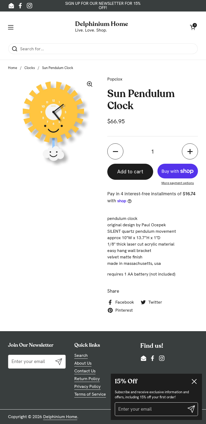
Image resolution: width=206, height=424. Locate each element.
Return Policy (87, 378)
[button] (115, 151)
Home (12, 68)
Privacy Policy (87, 386)
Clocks (29, 68)
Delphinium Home (101, 23)
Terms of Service (90, 394)
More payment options (177, 183)
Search (81, 355)
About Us (82, 363)
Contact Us (84, 371)
